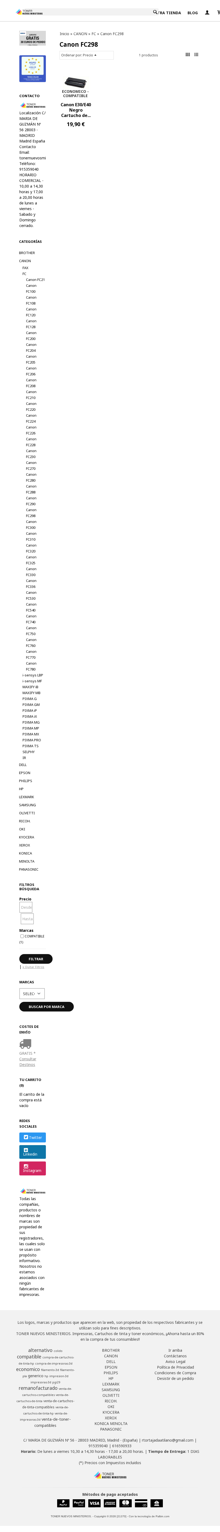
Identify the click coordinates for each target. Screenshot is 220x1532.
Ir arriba (175, 1350)
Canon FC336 (31, 583)
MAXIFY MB (32, 692)
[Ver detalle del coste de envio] (26, 1044)
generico (35, 1375)
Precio (25, 898)
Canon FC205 (31, 359)
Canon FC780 (31, 666)
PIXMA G (30, 698)
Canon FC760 (31, 642)
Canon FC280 (31, 477)
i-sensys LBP (33, 675)
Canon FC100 (31, 288)
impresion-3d (58, 1376)
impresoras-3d (41, 1382)
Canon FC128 (31, 323)
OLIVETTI (27, 813)
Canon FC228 (31, 442)
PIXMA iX (30, 716)
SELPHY (29, 751)
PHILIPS (25, 780)
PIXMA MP (31, 728)
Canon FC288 (31, 489)
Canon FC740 (31, 619)
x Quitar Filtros (33, 967)
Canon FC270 (31, 465)
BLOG (193, 12)
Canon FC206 (31, 371)
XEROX (24, 845)
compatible (29, 1356)
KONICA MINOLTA (26, 857)
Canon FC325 (31, 560)
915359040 (98, 1445)
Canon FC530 (31, 595)
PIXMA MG (31, 722)
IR (24, 757)
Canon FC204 (31, 347)
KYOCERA (26, 837)
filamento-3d (50, 1370)
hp (46, 1376)
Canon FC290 (31, 501)
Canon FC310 (31, 536)
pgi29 (56, 1382)
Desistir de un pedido (175, 1378)
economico (28, 1369)
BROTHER (27, 252)
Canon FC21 (35, 279)
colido (58, 1351)
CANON (25, 260)
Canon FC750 (31, 630)
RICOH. (25, 821)
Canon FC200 (31, 335)
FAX (25, 267)
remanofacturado (38, 1388)
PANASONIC (28, 869)
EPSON (24, 772)
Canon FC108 (31, 300)
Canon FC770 (31, 654)
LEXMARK (26, 796)
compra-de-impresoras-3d (53, 1363)
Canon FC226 (31, 430)
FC (24, 273)
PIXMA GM (31, 704)
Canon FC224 (31, 418)
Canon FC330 (31, 571)
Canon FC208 (31, 382)
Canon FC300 (31, 524)
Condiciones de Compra (175, 1372)
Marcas (26, 930)
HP (21, 788)
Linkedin (30, 1154)
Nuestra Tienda (164, 12)
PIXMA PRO (32, 740)
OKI (22, 829)
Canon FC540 (31, 607)
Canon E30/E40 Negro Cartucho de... (76, 110)
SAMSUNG (27, 804)
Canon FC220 (31, 406)
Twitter (35, 1137)
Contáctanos (175, 1355)
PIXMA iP (30, 710)
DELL (23, 764)
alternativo (40, 1350)
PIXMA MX (31, 734)
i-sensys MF (32, 681)
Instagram (32, 1170)
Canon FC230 (31, 453)
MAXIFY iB (30, 686)
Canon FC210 (31, 394)
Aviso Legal (175, 1361)
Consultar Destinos (27, 1061)
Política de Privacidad (175, 1367)
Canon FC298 (31, 512)
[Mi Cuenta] (207, 13)
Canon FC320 (31, 548)
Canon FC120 (31, 312)
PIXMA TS (31, 745)
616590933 (121, 1445)
